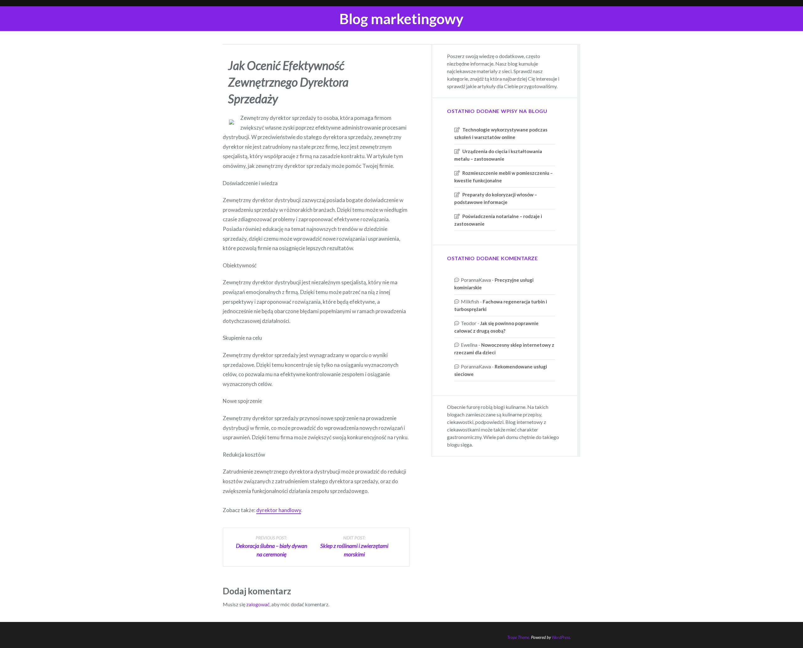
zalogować (257, 604)
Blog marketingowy (401, 18)
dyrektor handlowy (278, 510)
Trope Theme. (518, 637)
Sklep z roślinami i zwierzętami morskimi (354, 546)
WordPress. (561, 637)
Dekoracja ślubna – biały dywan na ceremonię (271, 546)
